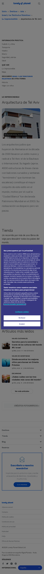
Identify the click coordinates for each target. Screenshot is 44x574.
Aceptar (22, 324)
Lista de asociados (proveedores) (15, 304)
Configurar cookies (22, 312)
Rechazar (22, 318)
